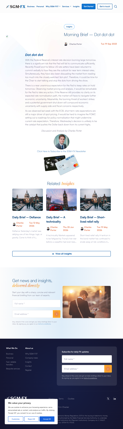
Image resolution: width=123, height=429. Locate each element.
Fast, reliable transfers (11, 363)
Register (28, 370)
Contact (28, 366)
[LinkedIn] (115, 399)
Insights (76, 6)
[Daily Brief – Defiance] (27, 200)
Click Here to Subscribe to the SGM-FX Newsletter (61, 151)
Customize (16, 419)
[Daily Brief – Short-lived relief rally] (95, 200)
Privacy (51, 398)
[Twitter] (108, 399)
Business (31, 6)
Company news (31, 358)
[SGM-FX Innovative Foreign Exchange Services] (15, 6)
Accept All (47, 419)
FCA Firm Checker (61, 407)
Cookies (71, 398)
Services (66, 6)
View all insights (63, 253)
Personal (40, 6)
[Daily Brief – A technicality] (61, 200)
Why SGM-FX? (52, 6)
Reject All (31, 419)
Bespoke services (13, 368)
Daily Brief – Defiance (26, 217)
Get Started (88, 6)
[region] (31, 411)
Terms (61, 398)
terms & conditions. (44, 324)
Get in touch (105, 6)
